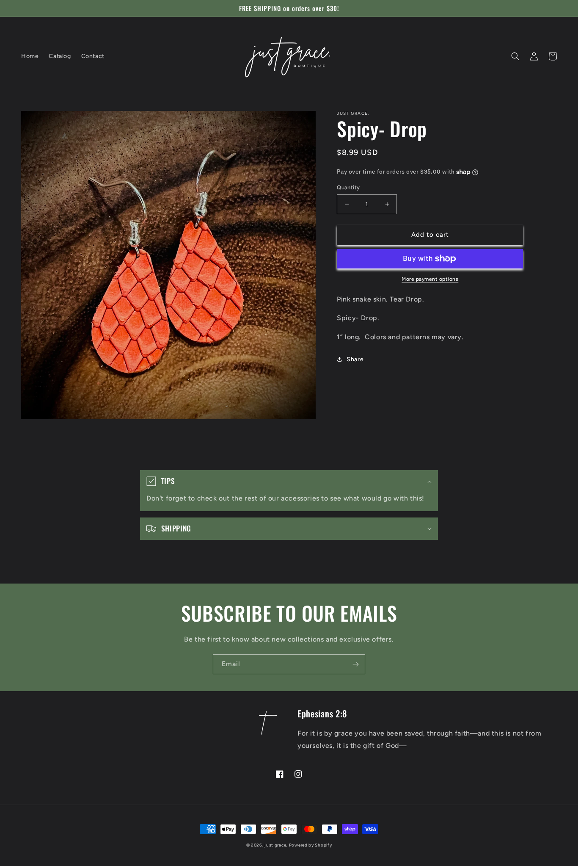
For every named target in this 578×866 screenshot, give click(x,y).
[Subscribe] (355, 664)
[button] (515, 56)
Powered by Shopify (310, 845)
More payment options (430, 279)
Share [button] (355, 359)
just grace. (275, 845)
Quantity (348, 187)
